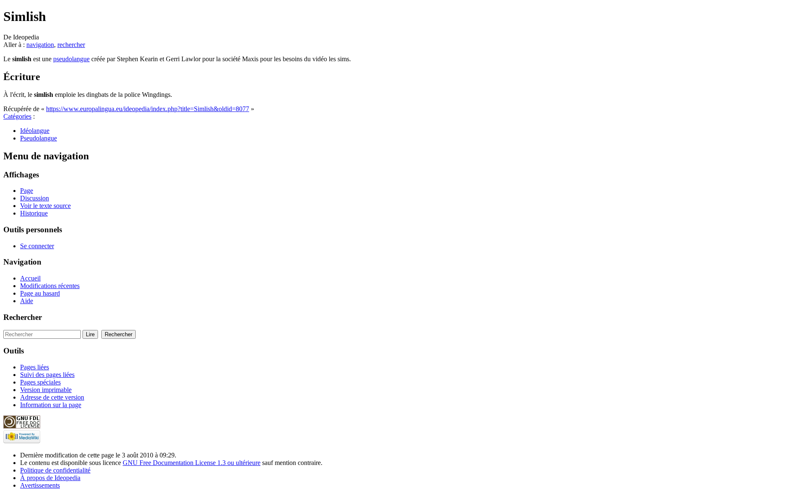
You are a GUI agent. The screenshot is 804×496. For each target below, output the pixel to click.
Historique (34, 213)
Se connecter (37, 245)
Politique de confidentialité (55, 470)
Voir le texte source (45, 205)
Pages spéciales (40, 382)
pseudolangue (71, 58)
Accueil (30, 278)
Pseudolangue (38, 138)
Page (26, 190)
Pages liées (34, 367)
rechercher (71, 44)
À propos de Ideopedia (50, 477)
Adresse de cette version (52, 397)
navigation (40, 44)
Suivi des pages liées (47, 374)
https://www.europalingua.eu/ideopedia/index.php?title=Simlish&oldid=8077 (147, 108)
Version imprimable (46, 389)
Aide (26, 300)
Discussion (34, 198)
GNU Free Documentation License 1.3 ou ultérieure (191, 462)
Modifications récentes (50, 285)
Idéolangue (34, 130)
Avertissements (40, 485)
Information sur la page (50, 404)
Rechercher (22, 317)
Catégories (17, 116)
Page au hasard (40, 293)
